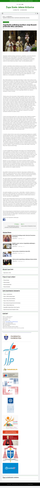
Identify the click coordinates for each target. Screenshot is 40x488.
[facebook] (17, 4)
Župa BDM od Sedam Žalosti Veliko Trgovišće (12, 307)
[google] (21, 4)
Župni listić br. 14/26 (7, 272)
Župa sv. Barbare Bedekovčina (9, 305)
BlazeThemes (30, 484)
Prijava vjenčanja (6, 282)
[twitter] (20, 4)
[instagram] (18, 4)
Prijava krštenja (6, 280)
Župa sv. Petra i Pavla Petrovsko (9, 300)
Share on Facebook (4, 219)
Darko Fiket (6, 28)
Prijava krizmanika (7, 286)
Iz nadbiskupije (6, 22)
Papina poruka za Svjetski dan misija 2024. (21, 251)
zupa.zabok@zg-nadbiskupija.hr (11, 321)
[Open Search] (35, 13)
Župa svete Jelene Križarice (20, 7)
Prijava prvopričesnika (7, 284)
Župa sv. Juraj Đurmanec (8, 294)
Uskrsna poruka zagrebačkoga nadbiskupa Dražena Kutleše (24, 259)
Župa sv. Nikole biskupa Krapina (9, 296)
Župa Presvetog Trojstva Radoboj (9, 298)
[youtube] (22, 4)
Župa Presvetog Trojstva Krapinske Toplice (11, 309)
